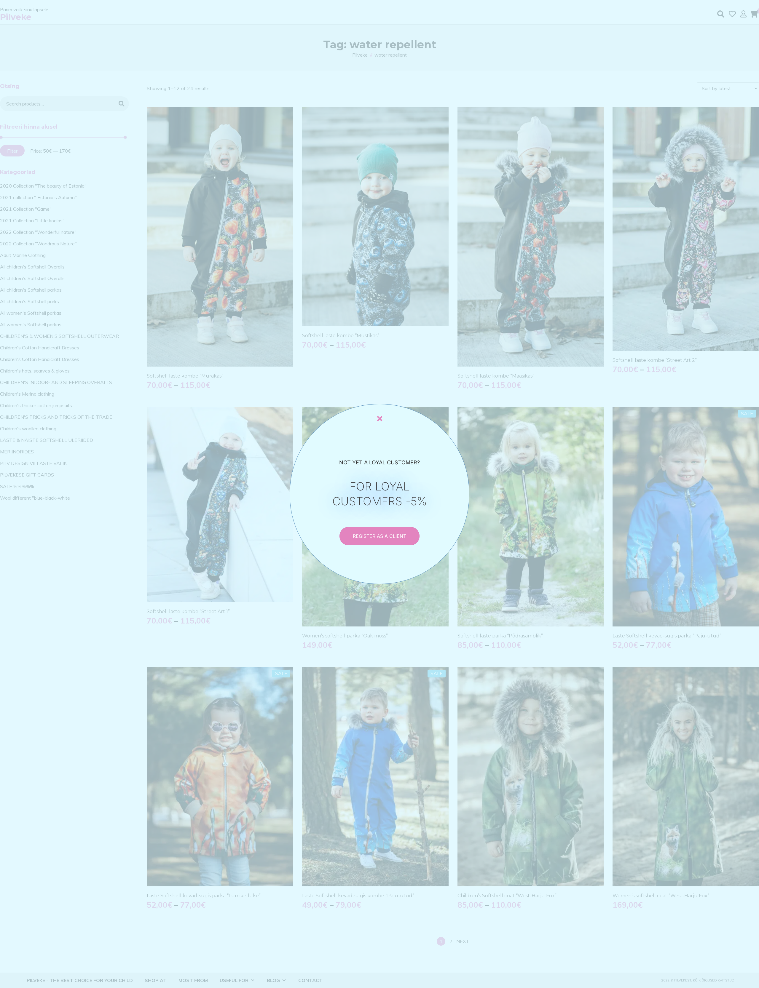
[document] (379, 494)
